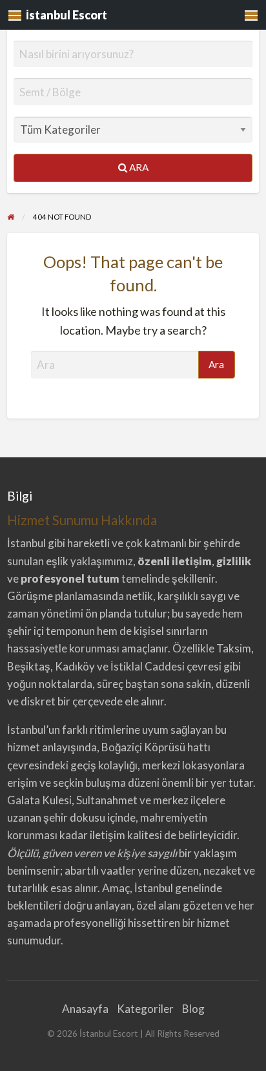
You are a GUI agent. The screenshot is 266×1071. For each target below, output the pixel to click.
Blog (193, 1008)
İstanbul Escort (66, 15)
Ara (137, 167)
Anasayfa (85, 1008)
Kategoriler (145, 1008)
